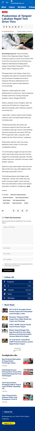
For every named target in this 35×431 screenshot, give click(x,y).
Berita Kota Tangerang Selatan (18, 194)
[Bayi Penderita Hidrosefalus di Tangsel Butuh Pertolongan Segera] (28, 361)
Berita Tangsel (6, 200)
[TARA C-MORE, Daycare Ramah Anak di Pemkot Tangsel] (5, 326)
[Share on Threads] (15, 26)
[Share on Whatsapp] (12, 26)
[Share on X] (9, 26)
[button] (3, 2)
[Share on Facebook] (6, 26)
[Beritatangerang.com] (17, 2)
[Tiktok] (17, 294)
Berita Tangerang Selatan (22, 197)
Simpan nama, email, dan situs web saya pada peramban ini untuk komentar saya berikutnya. (18, 264)
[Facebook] (17, 282)
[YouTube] (8, 428)
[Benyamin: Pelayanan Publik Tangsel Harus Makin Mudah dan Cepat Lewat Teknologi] (5, 318)
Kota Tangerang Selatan (19, 200)
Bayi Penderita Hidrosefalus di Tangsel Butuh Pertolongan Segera (11, 361)
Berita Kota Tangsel (8, 197)
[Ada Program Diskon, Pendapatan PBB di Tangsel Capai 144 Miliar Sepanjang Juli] (28, 385)
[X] (17, 286)
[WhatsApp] (17, 298)
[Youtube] (17, 290)
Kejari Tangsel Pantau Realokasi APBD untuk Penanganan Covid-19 (9, 397)
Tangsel (5, 12)
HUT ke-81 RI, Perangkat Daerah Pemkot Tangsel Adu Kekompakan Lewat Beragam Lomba (20, 311)
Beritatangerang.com (9, 31)
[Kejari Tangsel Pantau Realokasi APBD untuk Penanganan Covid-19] (28, 397)
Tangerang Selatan (17, 203)
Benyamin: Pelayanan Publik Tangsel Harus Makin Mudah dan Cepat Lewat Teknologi (20, 319)
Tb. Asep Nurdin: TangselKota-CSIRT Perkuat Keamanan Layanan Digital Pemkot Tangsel (21, 342)
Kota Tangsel (6, 203)
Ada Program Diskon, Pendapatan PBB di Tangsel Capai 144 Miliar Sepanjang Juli (11, 385)
